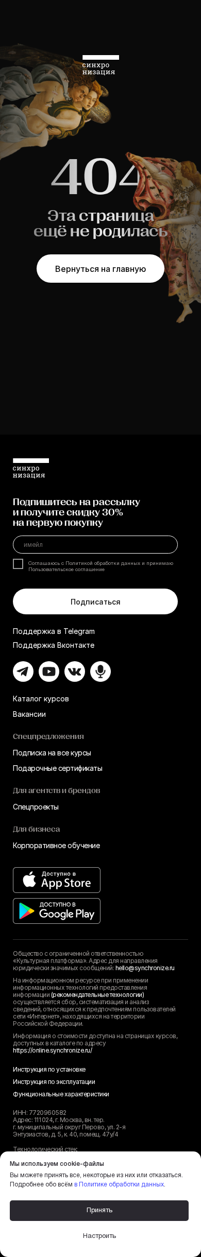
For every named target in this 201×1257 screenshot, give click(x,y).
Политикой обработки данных (102, 563)
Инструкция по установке (49, 1069)
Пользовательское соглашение (66, 569)
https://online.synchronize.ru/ (52, 1050)
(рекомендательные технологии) (97, 994)
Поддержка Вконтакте (53, 645)
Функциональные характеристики (61, 1094)
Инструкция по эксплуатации (54, 1082)
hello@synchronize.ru (145, 968)
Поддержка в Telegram (54, 631)
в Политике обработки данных (119, 1184)
